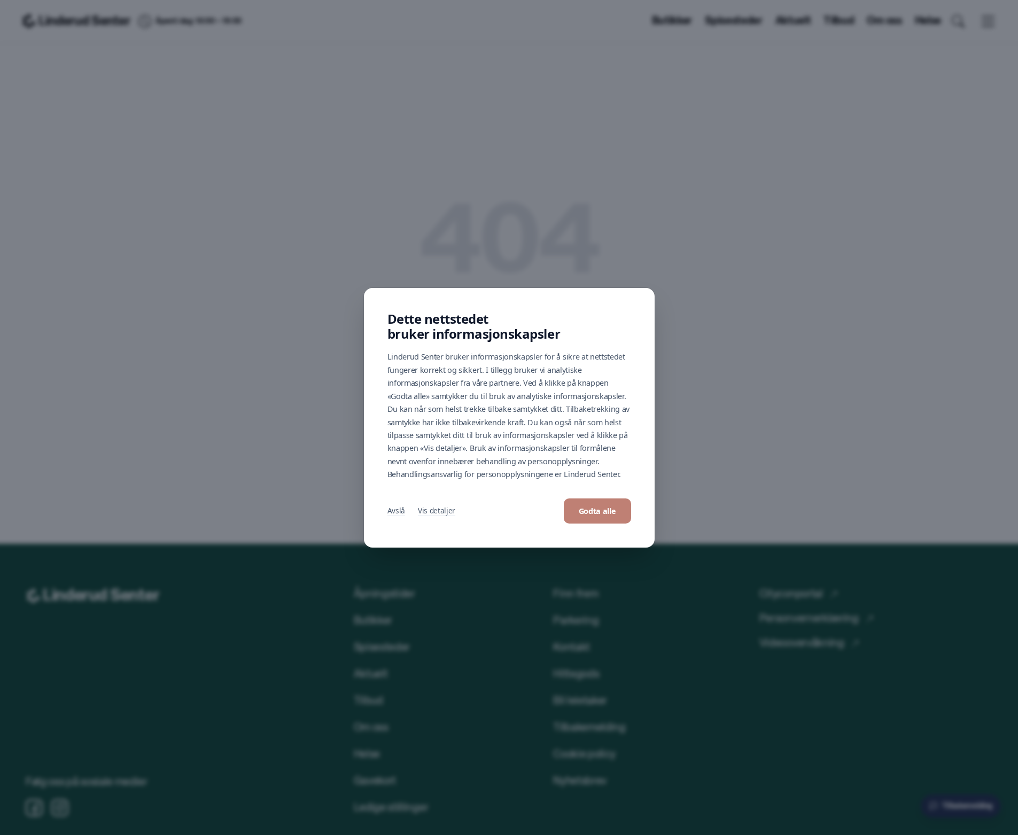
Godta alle (597, 511)
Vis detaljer (436, 510)
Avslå (396, 510)
